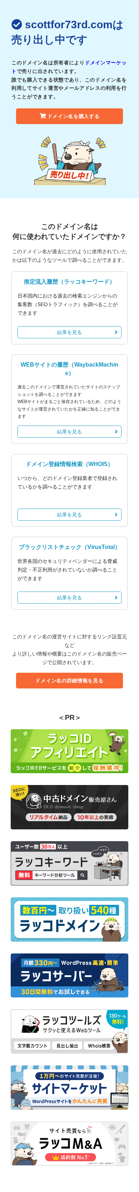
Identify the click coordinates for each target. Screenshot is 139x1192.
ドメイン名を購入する (73, 116)
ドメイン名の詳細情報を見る (69, 680)
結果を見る (69, 332)
